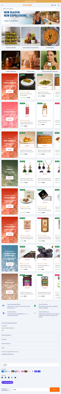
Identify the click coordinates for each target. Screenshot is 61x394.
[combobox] (30, 8)
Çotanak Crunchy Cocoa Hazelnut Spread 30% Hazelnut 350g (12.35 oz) (27, 293)
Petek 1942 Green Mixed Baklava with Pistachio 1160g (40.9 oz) (44, 92)
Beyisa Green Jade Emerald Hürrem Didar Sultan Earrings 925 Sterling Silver (26, 179)
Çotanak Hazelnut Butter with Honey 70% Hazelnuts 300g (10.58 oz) (44, 293)
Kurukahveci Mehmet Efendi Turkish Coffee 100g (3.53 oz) (26, 237)
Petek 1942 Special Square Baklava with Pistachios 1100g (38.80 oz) (27, 150)
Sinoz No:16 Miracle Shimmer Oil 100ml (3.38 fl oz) (44, 121)
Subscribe (55, 389)
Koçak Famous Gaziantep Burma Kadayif (26, 94)
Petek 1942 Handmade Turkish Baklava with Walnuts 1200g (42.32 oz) (44, 150)
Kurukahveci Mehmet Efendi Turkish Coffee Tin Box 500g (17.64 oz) (44, 237)
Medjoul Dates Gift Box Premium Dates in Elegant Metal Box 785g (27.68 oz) (26, 266)
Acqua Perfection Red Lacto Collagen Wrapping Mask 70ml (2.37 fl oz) (27, 123)
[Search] (58, 8)
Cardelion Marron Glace (25, 208)
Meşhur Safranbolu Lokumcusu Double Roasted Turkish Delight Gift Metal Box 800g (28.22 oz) (44, 209)
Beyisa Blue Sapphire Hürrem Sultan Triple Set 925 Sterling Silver (44, 179)
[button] (2, 5)
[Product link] (27, 86)
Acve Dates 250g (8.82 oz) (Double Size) (43, 266)
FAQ (53, 5)
